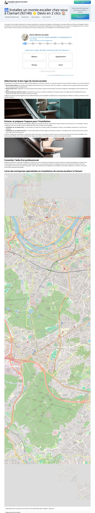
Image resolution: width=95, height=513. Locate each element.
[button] (62, 323)
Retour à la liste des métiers (48, 71)
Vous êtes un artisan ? (70, 75)
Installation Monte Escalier (12, 17)
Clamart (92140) (46, 17)
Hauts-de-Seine (35, 17)
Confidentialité (52, 75)
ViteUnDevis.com (63, 75)
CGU (48, 75)
